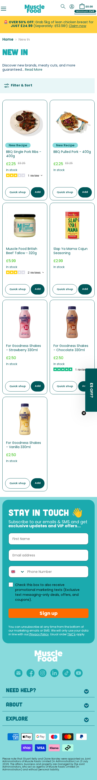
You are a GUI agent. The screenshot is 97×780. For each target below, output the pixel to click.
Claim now (77, 26)
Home (7, 40)
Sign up (49, 613)
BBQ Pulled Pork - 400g (72, 152)
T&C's (71, 634)
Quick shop (17, 192)
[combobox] (17, 571)
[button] (91, 390)
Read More (33, 70)
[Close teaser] (83, 413)
